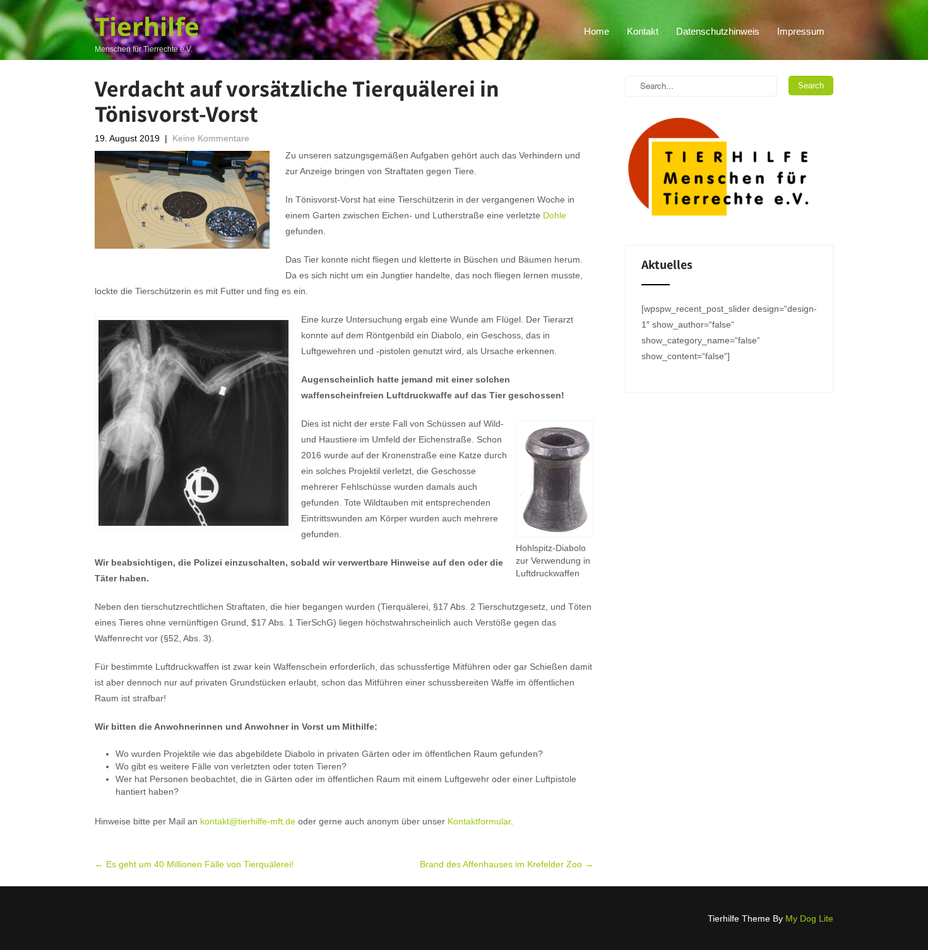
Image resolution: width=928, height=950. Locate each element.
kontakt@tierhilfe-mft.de (247, 821)
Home (596, 31)
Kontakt (642, 31)
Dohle (554, 215)
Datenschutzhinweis (717, 31)
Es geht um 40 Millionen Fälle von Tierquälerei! (194, 864)
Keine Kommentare (210, 138)
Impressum (800, 31)
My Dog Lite (809, 918)
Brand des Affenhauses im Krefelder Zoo (506, 864)
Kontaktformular (479, 821)
